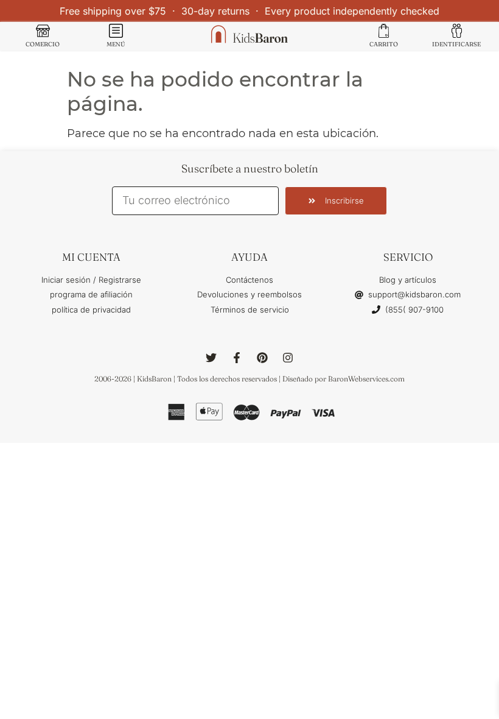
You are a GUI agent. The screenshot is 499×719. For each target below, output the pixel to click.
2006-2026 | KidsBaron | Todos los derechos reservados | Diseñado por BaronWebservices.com (249, 378)
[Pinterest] (262, 357)
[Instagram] (287, 357)
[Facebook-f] (236, 357)
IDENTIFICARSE (456, 44)
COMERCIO (43, 44)
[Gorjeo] (211, 357)
